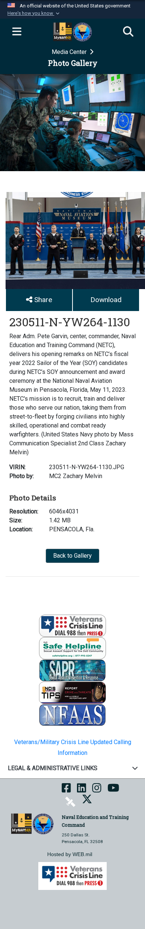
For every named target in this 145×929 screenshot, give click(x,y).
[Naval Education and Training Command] (32, 823)
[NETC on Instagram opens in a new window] (97, 790)
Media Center (70, 51)
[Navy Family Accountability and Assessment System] (72, 714)
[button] (34, 13)
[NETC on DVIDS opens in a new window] (70, 801)
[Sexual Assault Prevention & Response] (72, 669)
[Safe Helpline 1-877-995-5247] (72, 647)
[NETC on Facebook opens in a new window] (66, 790)
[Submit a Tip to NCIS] (72, 692)
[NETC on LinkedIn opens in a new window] (81, 790)
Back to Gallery (72, 555)
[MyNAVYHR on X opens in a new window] (87, 801)
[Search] (128, 32)
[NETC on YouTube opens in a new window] (113, 790)
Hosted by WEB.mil (69, 854)
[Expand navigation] (17, 32)
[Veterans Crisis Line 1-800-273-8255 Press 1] (72, 625)
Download (106, 299)
